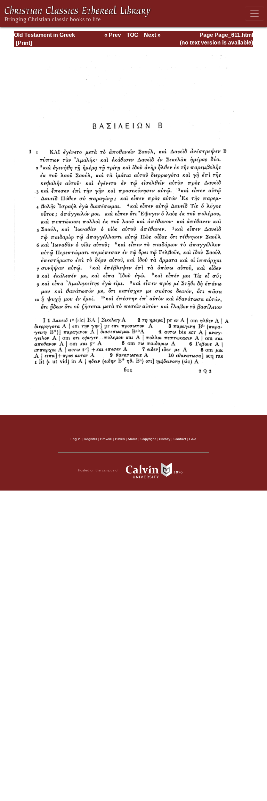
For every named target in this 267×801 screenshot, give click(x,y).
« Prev (112, 35)
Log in (76, 439)
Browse (106, 439)
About (132, 439)
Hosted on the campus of (99, 470)
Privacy (164, 439)
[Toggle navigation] (254, 14)
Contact (179, 439)
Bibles (120, 439)
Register (90, 439)
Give (192, 439)
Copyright (148, 439)
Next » (152, 35)
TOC (132, 35)
